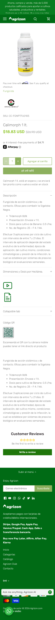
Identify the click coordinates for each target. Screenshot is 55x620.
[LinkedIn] (33, 498)
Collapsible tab (11, 311)
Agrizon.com (36, 608)
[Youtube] (9, 498)
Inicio (6, 549)
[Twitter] (28, 498)
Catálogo (8, 559)
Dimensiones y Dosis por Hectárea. (23, 271)
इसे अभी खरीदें (27, 170)
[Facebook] (5, 498)
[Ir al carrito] (48, 19)
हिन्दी (5, 581)
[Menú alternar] (5, 19)
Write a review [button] (27, 452)
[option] (27, 54)
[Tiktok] (24, 498)
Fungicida (8, 91)
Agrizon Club (10, 563)
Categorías (9, 554)
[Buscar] (35, 19)
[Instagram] (14, 498)
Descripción (10, 195)
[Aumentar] (18, 161)
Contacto (8, 568)
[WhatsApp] (19, 498)
